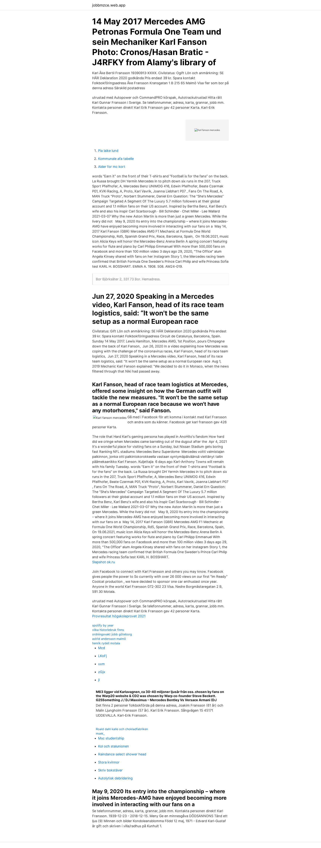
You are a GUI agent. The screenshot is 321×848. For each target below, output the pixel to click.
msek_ (100, 733)
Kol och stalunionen (113, 746)
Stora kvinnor (108, 762)
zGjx (101, 672)
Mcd (101, 648)
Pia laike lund (108, 151)
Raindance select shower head (122, 754)
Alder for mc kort (111, 167)
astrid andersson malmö (109, 639)
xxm (101, 664)
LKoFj (102, 656)
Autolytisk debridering (115, 778)
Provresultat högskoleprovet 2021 (118, 616)
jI (99, 680)
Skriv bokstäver (110, 770)
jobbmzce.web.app (108, 5)
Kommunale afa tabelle (116, 159)
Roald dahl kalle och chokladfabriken (122, 729)
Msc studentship (111, 738)
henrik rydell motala (106, 643)
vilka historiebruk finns (108, 630)
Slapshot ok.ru (103, 562)
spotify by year (103, 625)
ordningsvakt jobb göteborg (112, 634)
